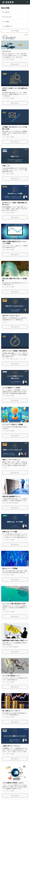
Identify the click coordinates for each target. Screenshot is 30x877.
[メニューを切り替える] (27, 2)
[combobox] (15, 12)
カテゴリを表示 (15, 31)
